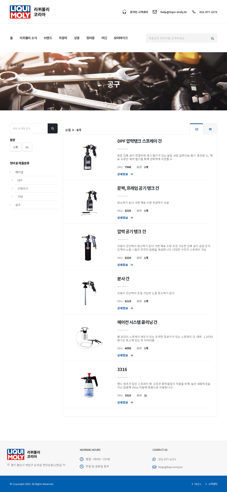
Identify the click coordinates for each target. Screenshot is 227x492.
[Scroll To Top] (219, 487)
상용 (77, 37)
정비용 (90, 37)
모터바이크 (121, 37)
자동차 (63, 37)
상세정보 (123, 174)
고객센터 (212, 484)
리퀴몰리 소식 (28, 37)
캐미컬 (19, 172)
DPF (20, 180)
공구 (18, 205)
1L (27, 147)
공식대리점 (17, 64)
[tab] (196, 128)
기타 (20, 196)
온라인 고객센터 (139, 12)
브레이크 (23, 188)
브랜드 (48, 37)
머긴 (104, 37)
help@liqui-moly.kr (173, 12)
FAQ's (197, 484)
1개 (15, 147)
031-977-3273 (208, 12)
